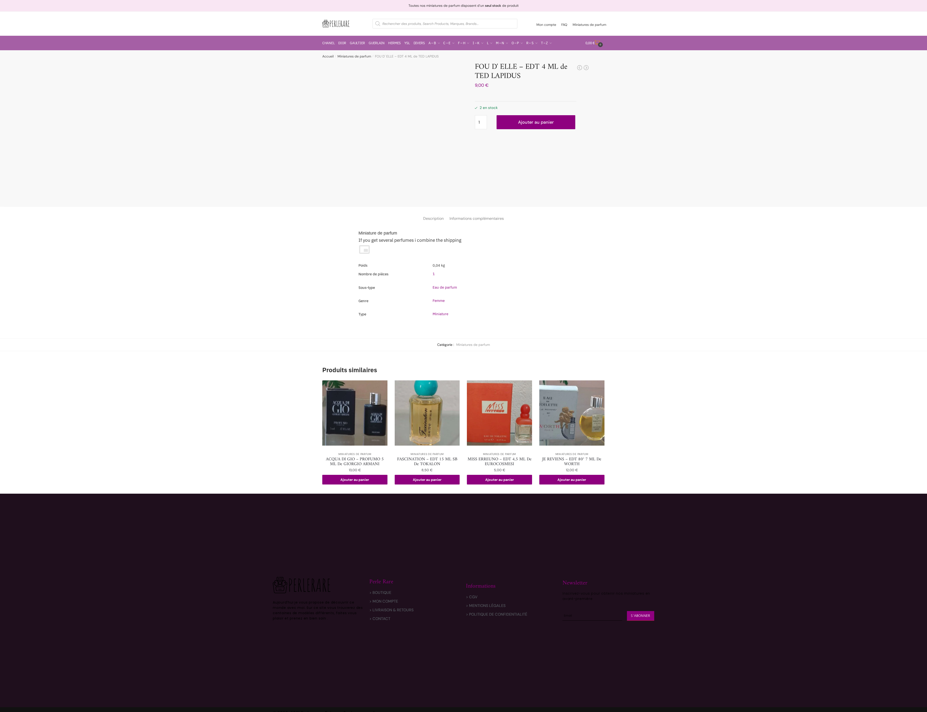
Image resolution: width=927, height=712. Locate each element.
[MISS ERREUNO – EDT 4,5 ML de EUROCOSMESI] (499, 413)
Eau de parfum (445, 287)
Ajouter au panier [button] (354, 479)
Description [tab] (433, 218)
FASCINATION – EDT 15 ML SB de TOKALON (427, 462)
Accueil (328, 56)
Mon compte (546, 24)
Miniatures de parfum (589, 24)
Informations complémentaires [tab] (476, 218)
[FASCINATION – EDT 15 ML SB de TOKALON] (427, 413)
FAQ (564, 24)
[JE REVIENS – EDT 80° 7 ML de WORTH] (571, 413)
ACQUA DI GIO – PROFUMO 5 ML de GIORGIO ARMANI (355, 462)
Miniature (440, 314)
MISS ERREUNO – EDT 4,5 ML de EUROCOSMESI (500, 462)
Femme (439, 300)
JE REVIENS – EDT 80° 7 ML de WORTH (571, 462)
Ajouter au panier (536, 122)
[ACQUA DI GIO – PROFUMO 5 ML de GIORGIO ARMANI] (354, 413)
